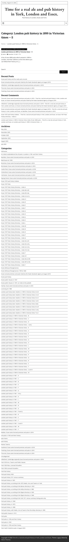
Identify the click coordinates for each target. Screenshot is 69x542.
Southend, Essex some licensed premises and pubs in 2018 (18, 447)
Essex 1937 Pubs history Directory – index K (13, 220)
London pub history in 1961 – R (10, 414)
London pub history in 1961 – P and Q (11, 411)
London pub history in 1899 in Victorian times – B (15, 316)
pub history (4, 441)
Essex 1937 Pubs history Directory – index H (13, 214)
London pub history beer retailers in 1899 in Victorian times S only (20, 310)
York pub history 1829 (7, 474)
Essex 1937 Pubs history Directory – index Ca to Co (15, 196)
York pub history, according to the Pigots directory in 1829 (17, 492)
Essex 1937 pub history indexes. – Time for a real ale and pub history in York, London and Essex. (28, 114)
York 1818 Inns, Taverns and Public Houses (13, 462)
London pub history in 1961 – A (10, 375)
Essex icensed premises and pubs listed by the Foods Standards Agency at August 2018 (26, 82)
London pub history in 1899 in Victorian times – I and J (16, 325)
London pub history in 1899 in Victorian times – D (15, 322)
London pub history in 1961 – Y (10, 429)
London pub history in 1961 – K (10, 396)
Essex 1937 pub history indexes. (10, 181)
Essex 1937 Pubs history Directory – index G (13, 211)
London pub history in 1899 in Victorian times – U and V (17, 369)
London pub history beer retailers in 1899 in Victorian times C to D (20, 295)
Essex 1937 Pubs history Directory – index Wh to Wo (15, 262)
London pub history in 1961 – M (10, 402)
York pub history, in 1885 (8, 507)
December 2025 (5, 132)
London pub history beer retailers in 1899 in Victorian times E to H (20, 298)
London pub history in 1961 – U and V (11, 423)
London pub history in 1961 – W (10, 426)
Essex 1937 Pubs (6, 184)
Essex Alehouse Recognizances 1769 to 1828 (13, 271)
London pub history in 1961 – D (10, 381)
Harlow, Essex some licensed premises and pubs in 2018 (17, 286)
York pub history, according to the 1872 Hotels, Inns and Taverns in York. (21, 483)
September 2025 (6, 138)
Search (3, 69)
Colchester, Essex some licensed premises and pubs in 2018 (18, 175)
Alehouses (4, 151)
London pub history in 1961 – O (10, 408)
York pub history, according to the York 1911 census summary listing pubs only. (23, 498)
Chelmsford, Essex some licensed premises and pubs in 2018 (18, 172)
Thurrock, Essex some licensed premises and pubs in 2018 (17, 88)
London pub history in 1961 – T (10, 420)
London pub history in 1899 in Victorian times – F (15, 337)
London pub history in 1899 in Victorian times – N (15, 351)
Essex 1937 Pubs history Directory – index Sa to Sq (15, 247)
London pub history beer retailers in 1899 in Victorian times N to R (20, 307)
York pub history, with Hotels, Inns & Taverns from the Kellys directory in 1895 (23, 510)
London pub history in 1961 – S (10, 417)
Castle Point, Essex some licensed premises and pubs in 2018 (18, 169)
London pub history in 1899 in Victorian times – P (15, 354)
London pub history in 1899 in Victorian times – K (15, 328)
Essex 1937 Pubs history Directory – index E (13, 205)
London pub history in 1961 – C (10, 378)
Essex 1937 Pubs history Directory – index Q (13, 238)
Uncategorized (5, 456)
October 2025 (5, 135)
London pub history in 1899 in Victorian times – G (15, 340)
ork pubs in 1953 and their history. (11, 435)
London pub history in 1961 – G (10, 390)
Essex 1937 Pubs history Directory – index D (13, 202)
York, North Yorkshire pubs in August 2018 (13, 528)
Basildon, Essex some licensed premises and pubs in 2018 (39, 111)
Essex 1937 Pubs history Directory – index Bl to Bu (15, 193)
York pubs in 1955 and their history (11, 525)
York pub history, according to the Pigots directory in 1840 (17, 495)
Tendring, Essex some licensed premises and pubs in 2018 (17, 91)
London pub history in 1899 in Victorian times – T (15, 366)
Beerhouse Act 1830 (6, 160)
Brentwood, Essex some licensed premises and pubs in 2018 (18, 166)
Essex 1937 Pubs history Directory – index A (13, 187)
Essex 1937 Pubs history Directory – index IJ (13, 217)
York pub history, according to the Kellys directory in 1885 (17, 489)
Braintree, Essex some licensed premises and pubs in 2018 (17, 163)
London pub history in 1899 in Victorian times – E (15, 334)
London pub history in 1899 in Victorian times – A (28, 122)
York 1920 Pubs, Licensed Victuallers (11, 465)
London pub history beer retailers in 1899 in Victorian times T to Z (19, 313)
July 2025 (3, 144)
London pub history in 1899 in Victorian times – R (15, 360)
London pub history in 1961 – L (10, 399)
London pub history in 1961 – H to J (11, 393)
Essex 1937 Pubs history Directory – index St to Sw (15, 250)
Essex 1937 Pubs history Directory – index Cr (13, 199)
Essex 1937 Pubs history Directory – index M (13, 226)
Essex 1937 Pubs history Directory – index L (13, 223)
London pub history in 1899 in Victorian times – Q (15, 357)
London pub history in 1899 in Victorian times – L (15, 345)
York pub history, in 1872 (8, 504)
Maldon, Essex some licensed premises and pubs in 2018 (17, 432)
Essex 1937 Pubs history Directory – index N (13, 229)
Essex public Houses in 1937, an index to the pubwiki (16, 283)
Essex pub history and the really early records (14, 79)
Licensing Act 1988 (6, 289)
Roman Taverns (5, 444)
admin (4, 54)
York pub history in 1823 (8, 480)
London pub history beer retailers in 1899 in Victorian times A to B (20, 292)
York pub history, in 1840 (8, 501)
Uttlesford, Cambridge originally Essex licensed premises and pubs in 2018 (22, 85)
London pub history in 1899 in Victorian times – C (15, 319)
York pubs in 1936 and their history (11, 519)
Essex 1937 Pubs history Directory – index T (13, 253)
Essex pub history (6, 277)
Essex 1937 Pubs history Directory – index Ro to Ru (15, 244)
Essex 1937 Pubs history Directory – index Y (13, 265)
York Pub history (5, 471)
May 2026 (4, 129)
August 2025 (4, 141)
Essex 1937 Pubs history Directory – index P (13, 235)
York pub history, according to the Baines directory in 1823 (17, 486)
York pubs (4, 516)
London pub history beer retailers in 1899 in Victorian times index (19, 304)
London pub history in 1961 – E (10, 384)
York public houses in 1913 (8, 513)
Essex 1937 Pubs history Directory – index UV (13, 256)
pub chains (4, 438)
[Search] (66, 23)
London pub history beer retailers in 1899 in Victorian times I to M (19, 301)
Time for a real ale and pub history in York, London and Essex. (34, 12)
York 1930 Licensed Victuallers (9, 468)
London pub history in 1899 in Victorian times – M (15, 349)
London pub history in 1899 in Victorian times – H (15, 343)
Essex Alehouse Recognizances (10, 268)
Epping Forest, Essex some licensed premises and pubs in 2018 (19, 178)
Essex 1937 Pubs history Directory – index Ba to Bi (15, 190)
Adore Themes (6, 540)
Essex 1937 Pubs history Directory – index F (13, 208)
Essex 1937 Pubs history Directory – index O (13, 232)
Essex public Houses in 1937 (9, 280)
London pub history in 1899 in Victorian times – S (14, 49)
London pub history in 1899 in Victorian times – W (15, 372)
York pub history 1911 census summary (12, 477)
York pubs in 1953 (6, 522)
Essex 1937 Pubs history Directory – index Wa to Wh (15, 259)
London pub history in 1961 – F (10, 387)
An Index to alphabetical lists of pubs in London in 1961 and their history (21, 154)
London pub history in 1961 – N (10, 405)
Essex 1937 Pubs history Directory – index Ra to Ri (15, 241)
